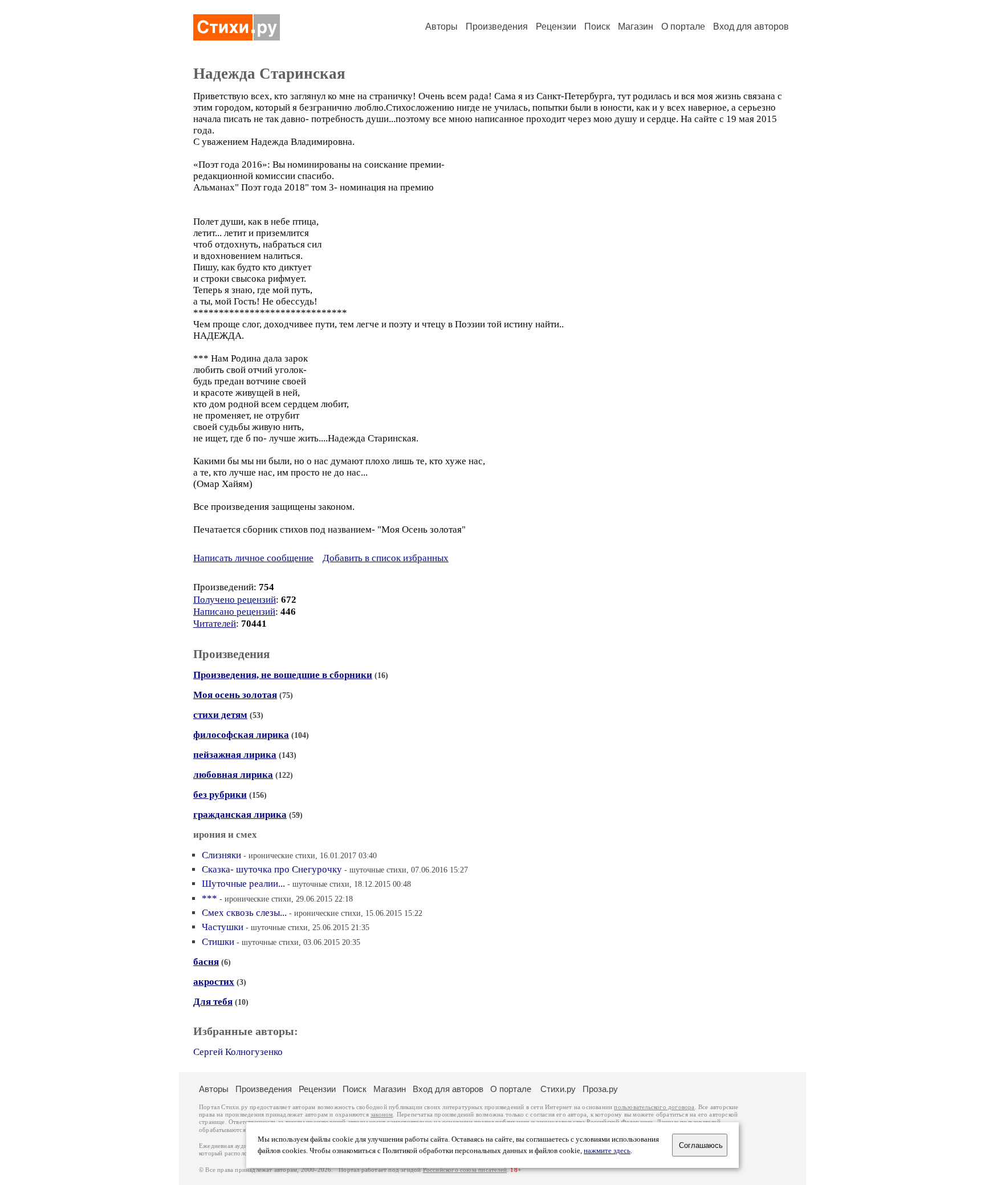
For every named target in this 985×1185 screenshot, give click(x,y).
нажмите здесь (607, 1151)
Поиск (597, 26)
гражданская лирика (240, 814)
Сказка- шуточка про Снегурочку (272, 869)
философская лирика (241, 734)
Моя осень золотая (235, 694)
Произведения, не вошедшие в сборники (282, 674)
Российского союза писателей (465, 1170)
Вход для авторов (751, 26)
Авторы (441, 26)
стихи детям (220, 714)
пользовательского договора (654, 1107)
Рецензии (556, 26)
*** (209, 898)
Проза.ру (600, 1089)
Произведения (497, 26)
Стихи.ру (558, 1089)
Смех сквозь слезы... (244, 912)
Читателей (214, 623)
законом (382, 1114)
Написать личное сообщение (253, 558)
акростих (213, 981)
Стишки (218, 941)
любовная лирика (233, 774)
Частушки (222, 927)
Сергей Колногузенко (238, 1051)
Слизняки (221, 855)
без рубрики (220, 794)
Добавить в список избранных (386, 558)
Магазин (635, 26)
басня (206, 961)
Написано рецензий (234, 611)
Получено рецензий (234, 599)
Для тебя (213, 1001)
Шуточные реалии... (243, 883)
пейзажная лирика (234, 754)
